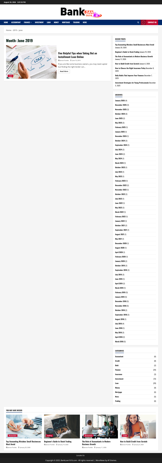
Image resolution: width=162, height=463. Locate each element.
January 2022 (120, 221)
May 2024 (118, 158)
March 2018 (119, 341)
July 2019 (118, 274)
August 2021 (119, 234)
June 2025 (119, 118)
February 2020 (120, 256)
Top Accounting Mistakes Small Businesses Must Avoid (134, 44)
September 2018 (121, 314)
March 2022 (119, 212)
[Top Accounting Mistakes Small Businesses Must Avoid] (24, 426)
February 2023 (120, 180)
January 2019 (120, 297)
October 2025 (120, 113)
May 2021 (118, 238)
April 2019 (119, 283)
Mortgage (66, 22)
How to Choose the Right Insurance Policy (130, 68)
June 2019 (118, 279)
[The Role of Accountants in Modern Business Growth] (100, 426)
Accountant (16, 22)
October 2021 (120, 225)
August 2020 (119, 247)
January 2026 (120, 100)
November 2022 (121, 189)
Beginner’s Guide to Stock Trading (127, 52)
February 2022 (120, 216)
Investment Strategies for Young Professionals (132, 82)
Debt (117, 365)
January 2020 (120, 261)
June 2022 (119, 203)
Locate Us (80, 455)
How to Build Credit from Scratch (127, 63)
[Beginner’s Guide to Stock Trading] (62, 426)
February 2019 (120, 292)
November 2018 (120, 305)
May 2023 (118, 176)
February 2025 (120, 127)
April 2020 (119, 252)
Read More (65, 71)
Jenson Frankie (64, 60)
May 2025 (118, 122)
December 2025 (121, 105)
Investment (39, 22)
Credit (117, 361)
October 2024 (120, 140)
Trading (76, 22)
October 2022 (120, 194)
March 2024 (119, 163)
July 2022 (118, 198)
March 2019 (119, 288)
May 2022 (118, 207)
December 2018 (120, 301)
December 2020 (121, 243)
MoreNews (100, 460)
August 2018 (119, 319)
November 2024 (121, 136)
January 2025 (120, 131)
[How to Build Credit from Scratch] (138, 426)
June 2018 (118, 328)
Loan (49, 22)
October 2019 (120, 265)
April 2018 (118, 337)
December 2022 (121, 185)
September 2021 (121, 230)
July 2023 (118, 172)
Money (56, 22)
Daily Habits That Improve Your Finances (129, 75)
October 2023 (120, 167)
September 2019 (121, 270)
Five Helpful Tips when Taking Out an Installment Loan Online (31, 62)
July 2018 (118, 323)
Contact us (152, 22)
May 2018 (118, 332)
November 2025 (121, 109)
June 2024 (119, 154)
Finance (27, 22)
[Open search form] (138, 22)
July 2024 (118, 149)
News (85, 22)
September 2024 (121, 145)
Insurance (118, 374)
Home (6, 22)
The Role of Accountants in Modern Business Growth (134, 56)
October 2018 (120, 310)
